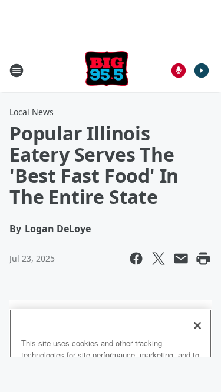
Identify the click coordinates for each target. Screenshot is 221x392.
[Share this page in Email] (181, 258)
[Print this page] (203, 258)
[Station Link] (106, 70)
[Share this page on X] (158, 258)
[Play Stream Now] (201, 70)
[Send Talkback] (178, 70)
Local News (31, 112)
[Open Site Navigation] (16, 70)
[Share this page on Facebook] (136, 258)
